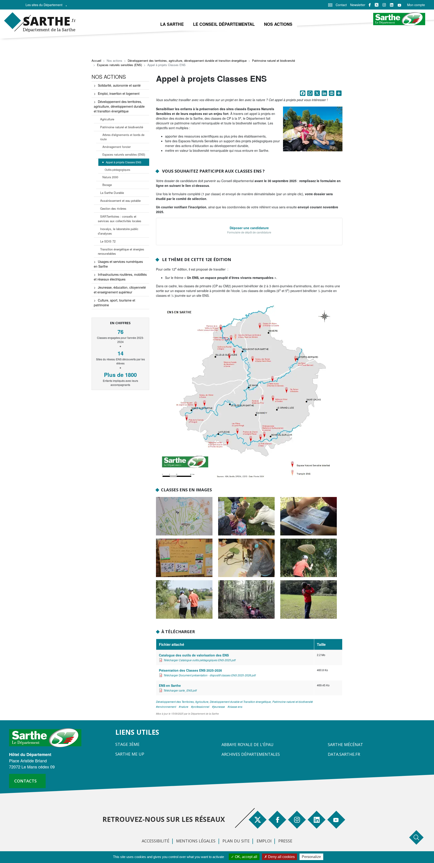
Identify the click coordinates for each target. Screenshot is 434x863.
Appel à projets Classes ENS (123, 162)
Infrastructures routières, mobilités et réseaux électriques (120, 276)
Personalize (311, 857)
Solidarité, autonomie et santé (119, 85)
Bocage (107, 185)
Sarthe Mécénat (345, 744)
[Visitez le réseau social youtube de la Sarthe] (399, 5)
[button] (312, 130)
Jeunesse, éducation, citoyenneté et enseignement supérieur (120, 289)
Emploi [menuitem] (264, 841)
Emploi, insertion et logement (118, 93)
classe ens (235, 706)
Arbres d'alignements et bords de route (122, 137)
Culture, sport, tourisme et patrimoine (114, 302)
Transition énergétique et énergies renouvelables (121, 251)
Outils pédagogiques (117, 169)
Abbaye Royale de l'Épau (248, 744)
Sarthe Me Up (129, 754)
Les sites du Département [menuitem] (42, 6)
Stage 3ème (127, 744)
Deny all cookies (281, 857)
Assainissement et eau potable (120, 200)
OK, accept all (245, 857)
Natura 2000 (110, 177)
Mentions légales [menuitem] (195, 841)
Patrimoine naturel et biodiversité (273, 60)
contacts (25, 781)
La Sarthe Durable (112, 192)
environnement (167, 706)
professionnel (201, 706)
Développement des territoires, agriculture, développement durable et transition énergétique (187, 60)
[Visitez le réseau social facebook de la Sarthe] (370, 5)
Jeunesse (219, 706)
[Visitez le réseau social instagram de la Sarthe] (384, 5)
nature (184, 706)
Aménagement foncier (116, 147)
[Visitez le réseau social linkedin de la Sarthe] (391, 5)
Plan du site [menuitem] (236, 841)
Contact (341, 4)
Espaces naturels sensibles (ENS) (119, 65)
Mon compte (416, 4)
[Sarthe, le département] (47, 737)
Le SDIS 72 (108, 241)
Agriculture (107, 119)
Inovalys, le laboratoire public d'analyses (118, 231)
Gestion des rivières (113, 208)
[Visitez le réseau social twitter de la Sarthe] (376, 5)
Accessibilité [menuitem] (155, 841)
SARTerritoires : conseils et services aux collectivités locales (119, 218)
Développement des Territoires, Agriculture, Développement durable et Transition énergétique (213, 702)
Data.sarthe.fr (344, 754)
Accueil (96, 60)
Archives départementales (251, 754)
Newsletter (357, 4)
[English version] (330, 4)
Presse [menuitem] (285, 841)
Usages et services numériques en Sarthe (118, 264)
